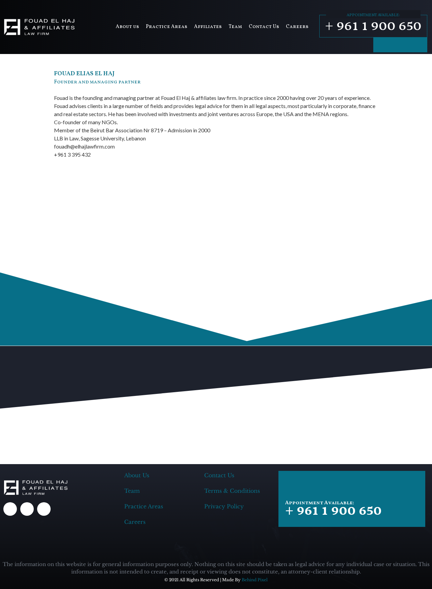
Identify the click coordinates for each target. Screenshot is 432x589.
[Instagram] (400, 45)
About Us (136, 475)
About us (127, 26)
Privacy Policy (224, 506)
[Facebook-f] (382, 45)
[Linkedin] (418, 45)
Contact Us (264, 26)
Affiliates (208, 26)
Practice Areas (166, 26)
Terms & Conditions (232, 490)
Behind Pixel (255, 579)
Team (235, 26)
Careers (297, 26)
